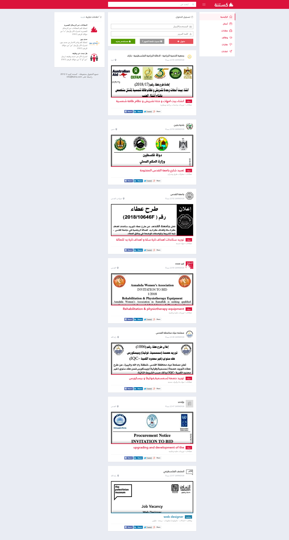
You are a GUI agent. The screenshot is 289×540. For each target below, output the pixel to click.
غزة (112, 60)
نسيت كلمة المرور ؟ (151, 41)
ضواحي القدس (116, 198)
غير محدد (179, 263)
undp (181, 402)
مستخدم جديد (122, 41)
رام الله (113, 337)
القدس (113, 268)
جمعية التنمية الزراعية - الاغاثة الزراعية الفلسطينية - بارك (155, 55)
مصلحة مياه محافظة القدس (170, 332)
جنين (113, 129)
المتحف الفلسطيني (173, 471)
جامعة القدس (177, 194)
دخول (182, 41)
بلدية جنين (179, 125)
